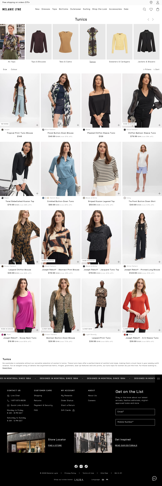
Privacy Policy (70, 473)
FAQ (36, 410)
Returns (38, 401)
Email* (121, 412)
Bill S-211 (118, 473)
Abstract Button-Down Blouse (60, 338)
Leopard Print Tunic (101, 338)
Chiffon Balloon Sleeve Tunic (142, 133)
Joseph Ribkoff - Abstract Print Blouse (60, 270)
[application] (154, 478)
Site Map (104, 473)
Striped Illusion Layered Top (101, 201)
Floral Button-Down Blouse (61, 133)
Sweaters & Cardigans (119, 62)
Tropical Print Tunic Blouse (20, 133)
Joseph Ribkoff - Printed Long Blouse (142, 270)
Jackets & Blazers (146, 62)
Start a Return (68, 405)
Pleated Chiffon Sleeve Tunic (101, 133)
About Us (92, 396)
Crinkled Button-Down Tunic (60, 201)
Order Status (67, 401)
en (103, 479)
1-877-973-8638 (18, 401)
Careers (92, 401)
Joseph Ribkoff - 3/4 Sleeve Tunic (142, 338)
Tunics (92, 62)
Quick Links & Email (20, 405)
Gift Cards (66, 410)
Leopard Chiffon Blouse (20, 270)
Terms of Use (88, 473)
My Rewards (66, 396)
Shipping (38, 396)
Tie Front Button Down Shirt (142, 201)
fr (107, 479)
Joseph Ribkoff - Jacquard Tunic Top (101, 270)
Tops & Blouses (38, 62)
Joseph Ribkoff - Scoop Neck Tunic (20, 338)
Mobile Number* (126, 422)
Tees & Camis (65, 62)
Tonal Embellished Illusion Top (20, 201)
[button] (148, 19)
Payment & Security (43, 405)
